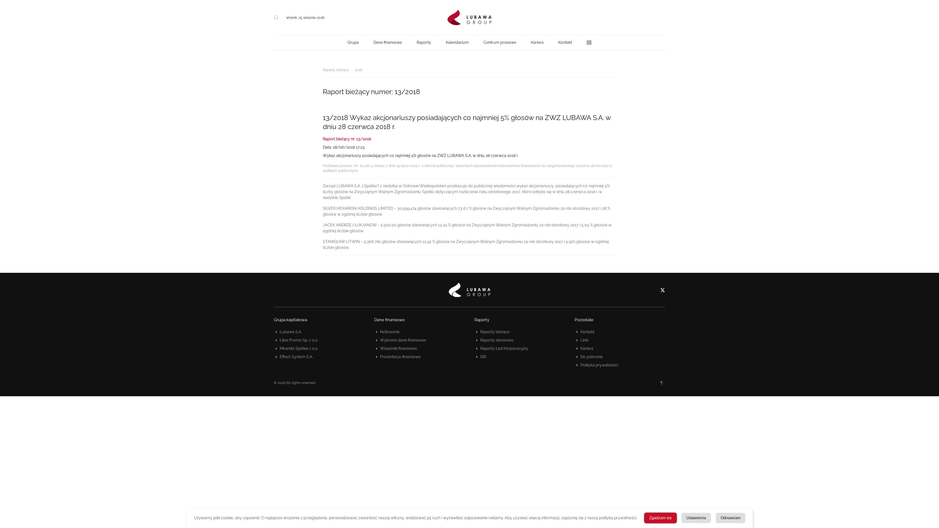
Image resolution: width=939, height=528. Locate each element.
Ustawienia (696, 518)
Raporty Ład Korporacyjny (504, 348)
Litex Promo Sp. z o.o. (299, 340)
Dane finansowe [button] (387, 42)
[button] (276, 17)
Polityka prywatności (599, 365)
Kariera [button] (537, 42)
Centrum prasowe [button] (499, 42)
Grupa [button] (353, 42)
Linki (584, 340)
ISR (483, 356)
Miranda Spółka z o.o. (299, 348)
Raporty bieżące (495, 332)
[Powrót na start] (469, 17)
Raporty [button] (424, 42)
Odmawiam (730, 518)
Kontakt (565, 42)
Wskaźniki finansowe (398, 348)
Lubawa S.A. (291, 332)
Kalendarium (457, 42)
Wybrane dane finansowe (403, 340)
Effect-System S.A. (296, 356)
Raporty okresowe (497, 340)
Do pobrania (592, 356)
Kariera (587, 348)
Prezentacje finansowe (400, 356)
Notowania (390, 332)
